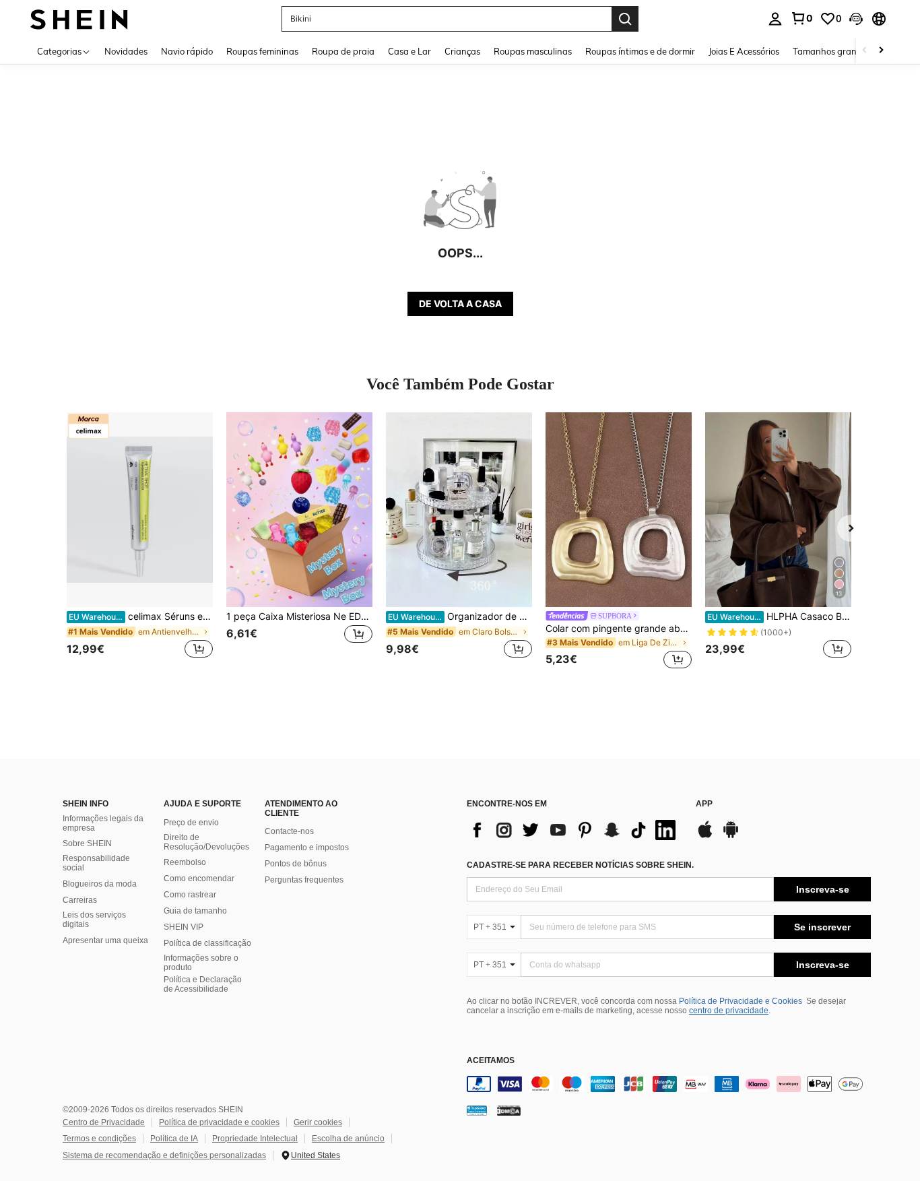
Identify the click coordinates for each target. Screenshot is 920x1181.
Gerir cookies (318, 1122)
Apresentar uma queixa (105, 940)
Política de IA (174, 1138)
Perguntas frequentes (304, 880)
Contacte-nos (289, 831)
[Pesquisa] (625, 19)
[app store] (705, 836)
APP (704, 804)
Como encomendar (199, 878)
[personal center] (775, 19)
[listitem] (140, 542)
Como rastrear (190, 894)
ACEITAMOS (491, 1060)
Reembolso (185, 862)
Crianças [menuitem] (462, 51)
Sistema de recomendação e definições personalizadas (164, 1155)
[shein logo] (79, 18)
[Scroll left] (864, 51)
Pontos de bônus (296, 863)
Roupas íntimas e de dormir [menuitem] (640, 51)
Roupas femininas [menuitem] (262, 51)
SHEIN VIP (183, 927)
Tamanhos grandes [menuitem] (832, 51)
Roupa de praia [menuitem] (343, 51)
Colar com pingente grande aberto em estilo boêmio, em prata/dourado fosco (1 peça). (619, 628)
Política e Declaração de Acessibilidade (203, 984)
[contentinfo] (669, 1084)
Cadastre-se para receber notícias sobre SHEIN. (580, 865)
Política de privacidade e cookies (219, 1122)
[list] (574, 830)
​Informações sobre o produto (201, 962)
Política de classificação (207, 943)
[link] (801, 18)
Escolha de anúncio (348, 1138)
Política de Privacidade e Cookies (740, 1001)
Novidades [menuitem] (125, 51)
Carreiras (80, 900)
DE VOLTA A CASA (460, 303)
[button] (856, 19)
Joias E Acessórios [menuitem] (744, 51)
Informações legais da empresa (103, 823)
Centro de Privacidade (104, 1122)
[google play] (730, 836)
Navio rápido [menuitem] (187, 51)
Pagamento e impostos (307, 847)
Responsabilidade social (96, 863)
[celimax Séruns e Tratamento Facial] (140, 509)
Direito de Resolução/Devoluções (206, 842)
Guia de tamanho (195, 911)
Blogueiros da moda (100, 884)
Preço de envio (191, 822)
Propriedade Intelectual (255, 1138)
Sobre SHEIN (87, 843)
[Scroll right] (881, 51)
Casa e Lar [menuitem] (409, 51)
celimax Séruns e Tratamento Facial (141, 616)
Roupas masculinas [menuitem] (533, 51)
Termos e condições (99, 1138)
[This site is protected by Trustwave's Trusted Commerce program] (477, 1109)
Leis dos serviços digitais (94, 919)
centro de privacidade (728, 1010)
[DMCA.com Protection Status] (509, 1109)
